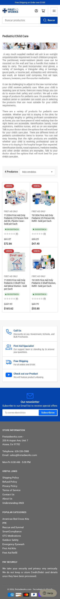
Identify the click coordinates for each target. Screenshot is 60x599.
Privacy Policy (9, 486)
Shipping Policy (10, 477)
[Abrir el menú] (54, 10)
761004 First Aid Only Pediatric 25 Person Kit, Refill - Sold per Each (43, 218)
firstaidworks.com (23, 589)
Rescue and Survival (13, 527)
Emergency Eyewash (13, 544)
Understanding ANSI (13, 503)
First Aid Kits (9, 548)
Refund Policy (9, 481)
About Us (7, 498)
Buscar (51, 20)
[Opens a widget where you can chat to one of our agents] (48, 593)
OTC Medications (11, 535)
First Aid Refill (9, 552)
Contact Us (8, 494)
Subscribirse (48, 412)
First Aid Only (11, 211)
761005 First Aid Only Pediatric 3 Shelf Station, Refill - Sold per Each (44, 283)
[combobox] (30, 20)
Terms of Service (11, 490)
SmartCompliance (12, 531)
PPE (4, 523)
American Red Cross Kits (15, 519)
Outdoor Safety (10, 540)
